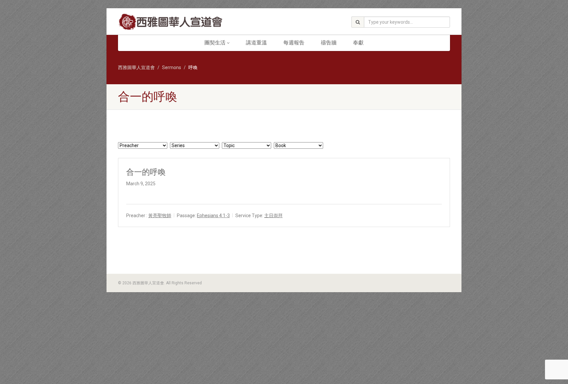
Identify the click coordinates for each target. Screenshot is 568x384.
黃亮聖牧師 (159, 215)
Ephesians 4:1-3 (213, 215)
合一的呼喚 (146, 172)
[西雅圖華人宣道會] (170, 22)
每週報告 (293, 42)
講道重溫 (256, 42)
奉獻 (358, 42)
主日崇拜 (273, 215)
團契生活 (214, 42)
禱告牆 (329, 42)
